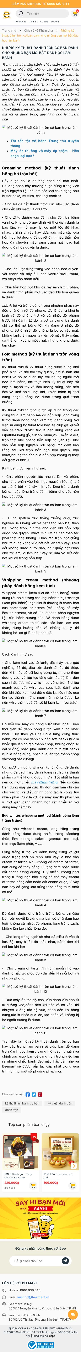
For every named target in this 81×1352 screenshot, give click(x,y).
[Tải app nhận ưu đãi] (40, 1218)
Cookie (44, 21)
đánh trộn (11, 1110)
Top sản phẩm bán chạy (29, 1124)
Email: (29, 1297)
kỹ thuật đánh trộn (60, 1103)
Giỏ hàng (77, 11)
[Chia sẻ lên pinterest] (40, 1094)
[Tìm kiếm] (21, 13)
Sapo (52, 1335)
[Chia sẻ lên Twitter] (34, 1094)
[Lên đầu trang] (73, 1347)
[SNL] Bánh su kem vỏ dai (58, 1175)
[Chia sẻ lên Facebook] (28, 1094)
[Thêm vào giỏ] (33, 1186)
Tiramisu (33, 21)
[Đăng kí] (65, 1261)
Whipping (21, 21)
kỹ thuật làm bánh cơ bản (22, 1103)
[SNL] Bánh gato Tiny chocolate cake (18, 1175)
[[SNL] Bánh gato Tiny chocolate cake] (20, 1151)
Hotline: (24, 1290)
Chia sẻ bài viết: (13, 1094)
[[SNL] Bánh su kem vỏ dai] (60, 1151)
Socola (54, 21)
